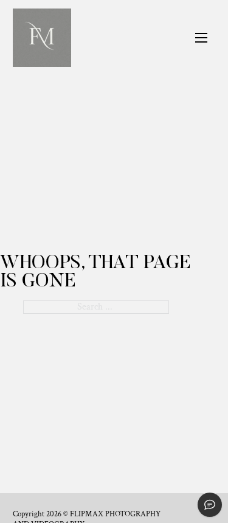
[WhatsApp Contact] (210, 505)
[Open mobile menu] (201, 38)
